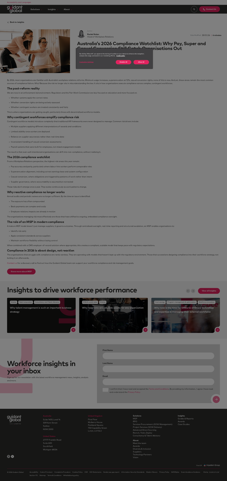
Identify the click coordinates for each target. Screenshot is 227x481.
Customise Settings (86, 62)
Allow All (141, 62)
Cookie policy (120, 55)
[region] (114, 58)
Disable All (123, 62)
